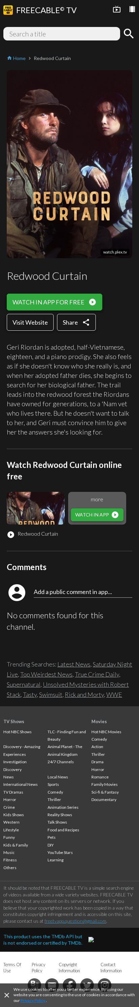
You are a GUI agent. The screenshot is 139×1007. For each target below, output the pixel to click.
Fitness (10, 859)
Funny (9, 837)
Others (10, 867)
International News (20, 784)
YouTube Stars (60, 852)
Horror (9, 799)
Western (11, 822)
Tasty (30, 694)
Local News (58, 776)
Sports (53, 784)
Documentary (103, 799)
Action (97, 746)
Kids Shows (13, 814)
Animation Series (63, 807)
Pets (52, 837)
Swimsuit (50, 694)
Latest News (73, 664)
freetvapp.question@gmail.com (75, 921)
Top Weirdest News (46, 674)
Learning (55, 859)
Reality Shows (60, 814)
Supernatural (23, 684)
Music (9, 852)
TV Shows (13, 721)
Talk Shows (57, 822)
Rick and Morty (84, 694)
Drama (97, 761)
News (8, 776)
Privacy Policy (33, 1000)
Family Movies (104, 784)
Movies (99, 721)
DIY (51, 845)
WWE (114, 694)
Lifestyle (11, 829)
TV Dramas (13, 792)
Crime (9, 807)
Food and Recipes (63, 829)
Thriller (54, 799)
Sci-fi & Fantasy (105, 792)
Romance (100, 776)
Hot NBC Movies (106, 731)
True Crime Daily (97, 674)
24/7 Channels (61, 761)
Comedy (55, 792)
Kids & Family (15, 845)
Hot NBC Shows (17, 731)
